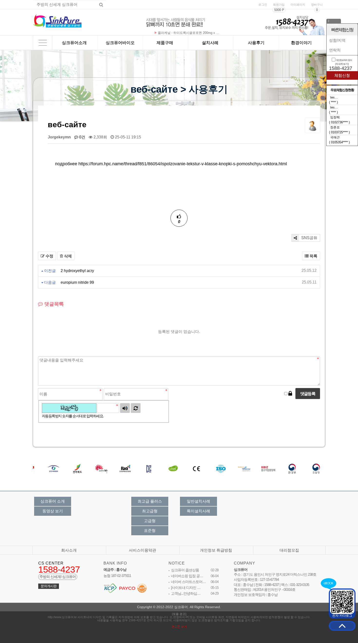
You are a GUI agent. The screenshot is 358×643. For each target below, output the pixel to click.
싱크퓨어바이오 (120, 42)
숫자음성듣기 (125, 408)
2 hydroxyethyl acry (77, 271)
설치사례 (210, 42)
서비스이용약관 (142, 550)
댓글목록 (53, 304)
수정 (49, 256)
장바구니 (317, 4)
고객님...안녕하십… (185, 593)
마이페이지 (298, 4)
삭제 (67, 256)
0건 (81, 137)
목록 (313, 256)
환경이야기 (301, 42)
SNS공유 (308, 238)
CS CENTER (51, 563)
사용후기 (256, 42)
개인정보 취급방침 (216, 550)
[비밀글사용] (290, 393)
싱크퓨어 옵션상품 (185, 570)
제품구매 (165, 42)
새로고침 (136, 408)
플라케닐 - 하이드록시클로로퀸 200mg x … (188, 33)
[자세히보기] (342, 64)
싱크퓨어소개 (74, 42)
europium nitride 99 (77, 282)
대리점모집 (289, 550)
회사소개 (69, 550)
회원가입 (279, 4)
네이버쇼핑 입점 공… (187, 576)
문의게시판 (49, 586)
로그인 (262, 4)
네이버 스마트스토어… (188, 582)
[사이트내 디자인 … (185, 588)
